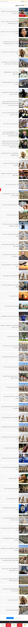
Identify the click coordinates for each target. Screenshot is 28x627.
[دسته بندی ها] (26, 1)
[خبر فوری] (0, 189)
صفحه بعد (11, 618)
